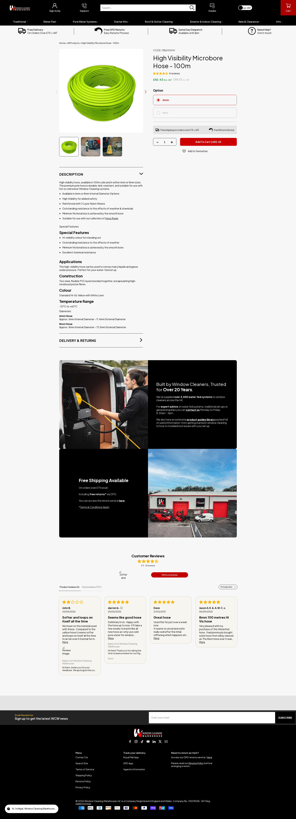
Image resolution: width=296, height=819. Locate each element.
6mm (165, 100)
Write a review (170, 574)
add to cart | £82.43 (208, 141)
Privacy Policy (83, 787)
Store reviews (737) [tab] (91, 587)
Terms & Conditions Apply (94, 507)
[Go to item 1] (123, 574)
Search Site (82, 763)
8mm (165, 112)
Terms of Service (85, 769)
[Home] (20, 7)
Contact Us (82, 757)
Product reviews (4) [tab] (69, 587)
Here (209, 757)
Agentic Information (134, 769)
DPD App (128, 763)
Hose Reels (111, 218)
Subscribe (285, 717)
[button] (160, 73)
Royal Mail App (131, 757)
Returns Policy (83, 781)
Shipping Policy (84, 775)
